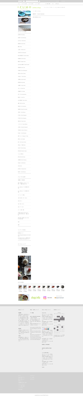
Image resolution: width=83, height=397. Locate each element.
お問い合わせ (57, 3)
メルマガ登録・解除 (47, 3)
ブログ (53, 3)
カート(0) (63, 1)
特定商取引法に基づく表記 (22, 382)
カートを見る (32, 377)
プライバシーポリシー (21, 384)
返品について (20, 380)
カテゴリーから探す (24, 3)
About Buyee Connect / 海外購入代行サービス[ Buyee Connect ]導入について (24, 238)
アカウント (57, 1)
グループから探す (31, 3)
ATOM (21, 389)
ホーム (19, 3)
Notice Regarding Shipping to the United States (24, 235)
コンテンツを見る (37, 3)
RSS (19, 389)
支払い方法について (21, 377)
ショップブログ (20, 387)
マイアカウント (32, 375)
